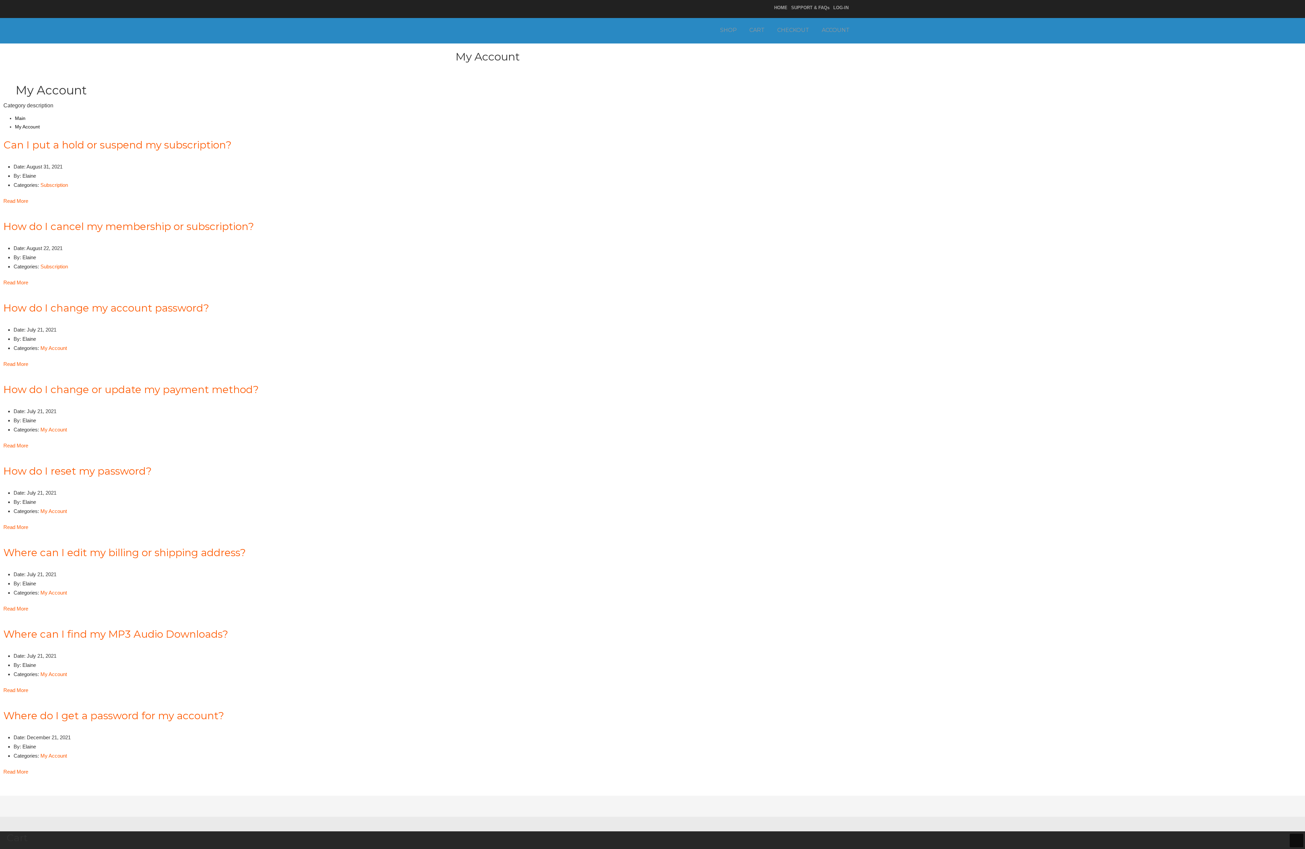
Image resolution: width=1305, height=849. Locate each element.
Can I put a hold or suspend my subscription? (117, 145)
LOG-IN (841, 7)
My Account (53, 348)
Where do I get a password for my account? (113, 715)
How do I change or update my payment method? (131, 389)
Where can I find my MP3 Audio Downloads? (115, 634)
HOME (780, 7)
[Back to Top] (1296, 840)
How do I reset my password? (77, 471)
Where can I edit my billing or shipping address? (124, 552)
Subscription (54, 185)
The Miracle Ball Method (512, 29)
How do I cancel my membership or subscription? (128, 226)
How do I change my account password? (106, 308)
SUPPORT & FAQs (810, 7)
